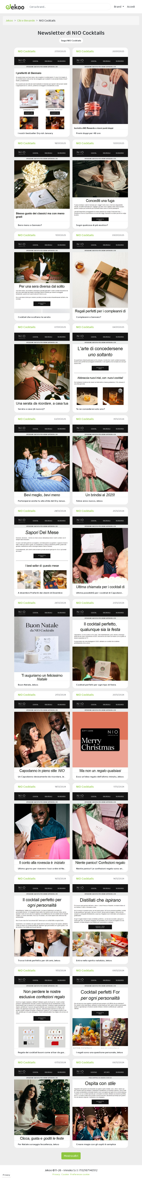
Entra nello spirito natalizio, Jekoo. (94, 960)
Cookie (65, 1174)
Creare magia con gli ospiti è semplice (96, 1144)
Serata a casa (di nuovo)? (31, 409)
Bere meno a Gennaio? (30, 225)
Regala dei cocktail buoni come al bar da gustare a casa (42, 1052)
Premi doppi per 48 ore (88, 133)
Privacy (6, 1175)
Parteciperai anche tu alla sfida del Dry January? (42, 501)
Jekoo (9, 20)
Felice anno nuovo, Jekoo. (89, 501)
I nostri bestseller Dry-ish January (35, 133)
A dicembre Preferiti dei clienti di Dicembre (40, 593)
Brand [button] (118, 6)
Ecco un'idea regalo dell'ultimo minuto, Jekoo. (100, 776)
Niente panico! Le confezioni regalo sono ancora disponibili (100, 868)
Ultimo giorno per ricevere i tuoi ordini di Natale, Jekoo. (42, 868)
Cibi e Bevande (26, 20)
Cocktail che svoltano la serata (34, 317)
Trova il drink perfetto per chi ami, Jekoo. (39, 960)
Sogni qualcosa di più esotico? (92, 225)
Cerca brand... (35, 12)
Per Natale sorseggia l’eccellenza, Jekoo (38, 1144)
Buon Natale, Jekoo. (28, 684)
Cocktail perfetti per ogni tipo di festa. (96, 684)
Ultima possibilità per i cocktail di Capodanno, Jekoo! (100, 593)
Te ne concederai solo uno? (90, 409)
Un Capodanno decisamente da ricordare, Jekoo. (42, 776)
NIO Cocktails (27, 51)
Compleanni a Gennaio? (88, 317)
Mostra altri (71, 1156)
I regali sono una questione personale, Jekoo (99, 1052)
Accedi (131, 6)
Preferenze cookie (79, 1174)
